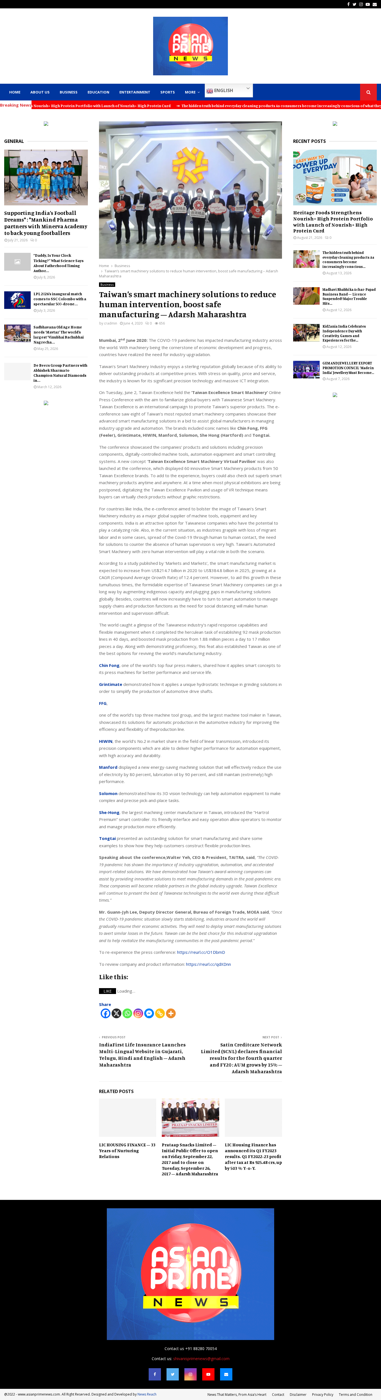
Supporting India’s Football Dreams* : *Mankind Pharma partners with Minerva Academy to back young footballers (45, 222)
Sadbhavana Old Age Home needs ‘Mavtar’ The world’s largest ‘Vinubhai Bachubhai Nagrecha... (58, 334)
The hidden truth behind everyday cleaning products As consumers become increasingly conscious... (348, 259)
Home (14, 92)
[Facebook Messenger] (149, 1013)
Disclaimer (298, 1394)
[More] (171, 1013)
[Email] (226, 1374)
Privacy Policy (322, 1394)
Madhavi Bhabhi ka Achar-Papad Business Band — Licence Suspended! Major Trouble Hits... (349, 296)
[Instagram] (138, 1013)
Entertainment (134, 92)
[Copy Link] (160, 1013)
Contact (278, 1394)
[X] (116, 1013)
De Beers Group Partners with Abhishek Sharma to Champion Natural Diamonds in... (60, 373)
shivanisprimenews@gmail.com (201, 1358)
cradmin (110, 323)
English (223, 90)
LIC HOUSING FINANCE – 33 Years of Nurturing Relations (127, 1150)
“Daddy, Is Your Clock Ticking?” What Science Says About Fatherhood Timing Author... (58, 263)
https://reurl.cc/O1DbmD (201, 952)
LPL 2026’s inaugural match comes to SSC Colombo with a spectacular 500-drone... (59, 298)
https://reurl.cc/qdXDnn (208, 964)
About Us (40, 92)
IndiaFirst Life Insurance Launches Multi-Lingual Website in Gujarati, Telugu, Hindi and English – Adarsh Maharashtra (142, 1054)
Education (98, 92)
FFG (103, 703)
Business (69, 92)
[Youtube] (208, 1374)
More (190, 92)
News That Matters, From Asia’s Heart (237, 1394)
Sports (167, 92)
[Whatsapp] (127, 1013)
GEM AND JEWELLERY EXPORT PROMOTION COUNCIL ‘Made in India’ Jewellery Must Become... (348, 368)
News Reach (147, 1394)
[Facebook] (105, 1013)
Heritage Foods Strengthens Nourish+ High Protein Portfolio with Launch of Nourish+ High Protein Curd (333, 221)
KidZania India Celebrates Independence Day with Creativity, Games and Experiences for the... (344, 333)
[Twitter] (173, 1374)
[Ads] (46, 124)
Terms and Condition (355, 1394)
